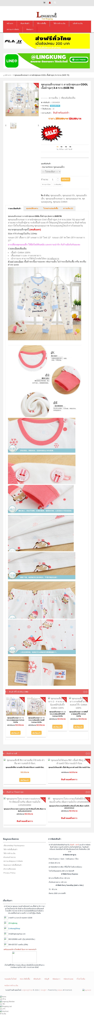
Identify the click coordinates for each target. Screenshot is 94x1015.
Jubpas (59, 987)
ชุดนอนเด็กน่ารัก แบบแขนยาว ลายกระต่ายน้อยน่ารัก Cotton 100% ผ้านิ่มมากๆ (36, 717)
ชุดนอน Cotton (60, 202)
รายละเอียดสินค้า (14, 208)
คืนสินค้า (37, 976)
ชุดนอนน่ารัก (68, 195)
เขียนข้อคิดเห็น (68, 98)
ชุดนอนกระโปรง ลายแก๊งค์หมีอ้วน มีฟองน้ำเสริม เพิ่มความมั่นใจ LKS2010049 (69, 804)
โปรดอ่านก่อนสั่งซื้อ (50, 208)
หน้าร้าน (3, 996)
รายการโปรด (47, 184)
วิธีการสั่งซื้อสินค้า (11, 846)
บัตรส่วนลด (69, 976)
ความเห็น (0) (68, 208)
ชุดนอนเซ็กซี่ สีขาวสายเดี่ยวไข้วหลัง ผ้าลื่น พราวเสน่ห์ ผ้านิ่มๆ (25, 764)
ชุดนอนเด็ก (55, 195)
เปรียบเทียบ (58, 184)
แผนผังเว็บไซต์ (10, 976)
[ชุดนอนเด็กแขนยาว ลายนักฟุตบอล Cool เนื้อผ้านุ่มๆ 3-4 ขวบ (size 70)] (22, 99)
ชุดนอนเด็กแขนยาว (55, 198)
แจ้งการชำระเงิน (11, 982)
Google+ (44, 987)
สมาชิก (2, 1001)
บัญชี (47, 976)
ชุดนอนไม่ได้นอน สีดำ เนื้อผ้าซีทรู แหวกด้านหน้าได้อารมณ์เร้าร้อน (69, 764)
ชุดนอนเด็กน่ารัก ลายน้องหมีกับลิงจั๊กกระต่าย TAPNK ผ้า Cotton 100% (15, 714)
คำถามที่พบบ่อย (10, 866)
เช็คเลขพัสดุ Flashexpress (14, 843)
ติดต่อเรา (56, 976)
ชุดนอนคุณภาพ (73, 198)
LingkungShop (27, 987)
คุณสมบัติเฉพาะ (32, 208)
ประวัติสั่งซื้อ (25, 976)
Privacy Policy (10, 870)
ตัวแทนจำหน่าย (10, 854)
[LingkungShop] (47, 15)
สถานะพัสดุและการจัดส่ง (13, 858)
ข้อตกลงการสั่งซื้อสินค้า (13, 862)
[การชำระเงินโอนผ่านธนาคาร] (86, 987)
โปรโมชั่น (81, 976)
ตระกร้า (2, 1006)
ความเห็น (53, 98)
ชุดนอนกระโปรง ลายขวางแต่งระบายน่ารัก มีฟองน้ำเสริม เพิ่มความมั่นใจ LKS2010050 (25, 807)
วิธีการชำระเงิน (9, 850)
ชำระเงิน (3, 1011)
